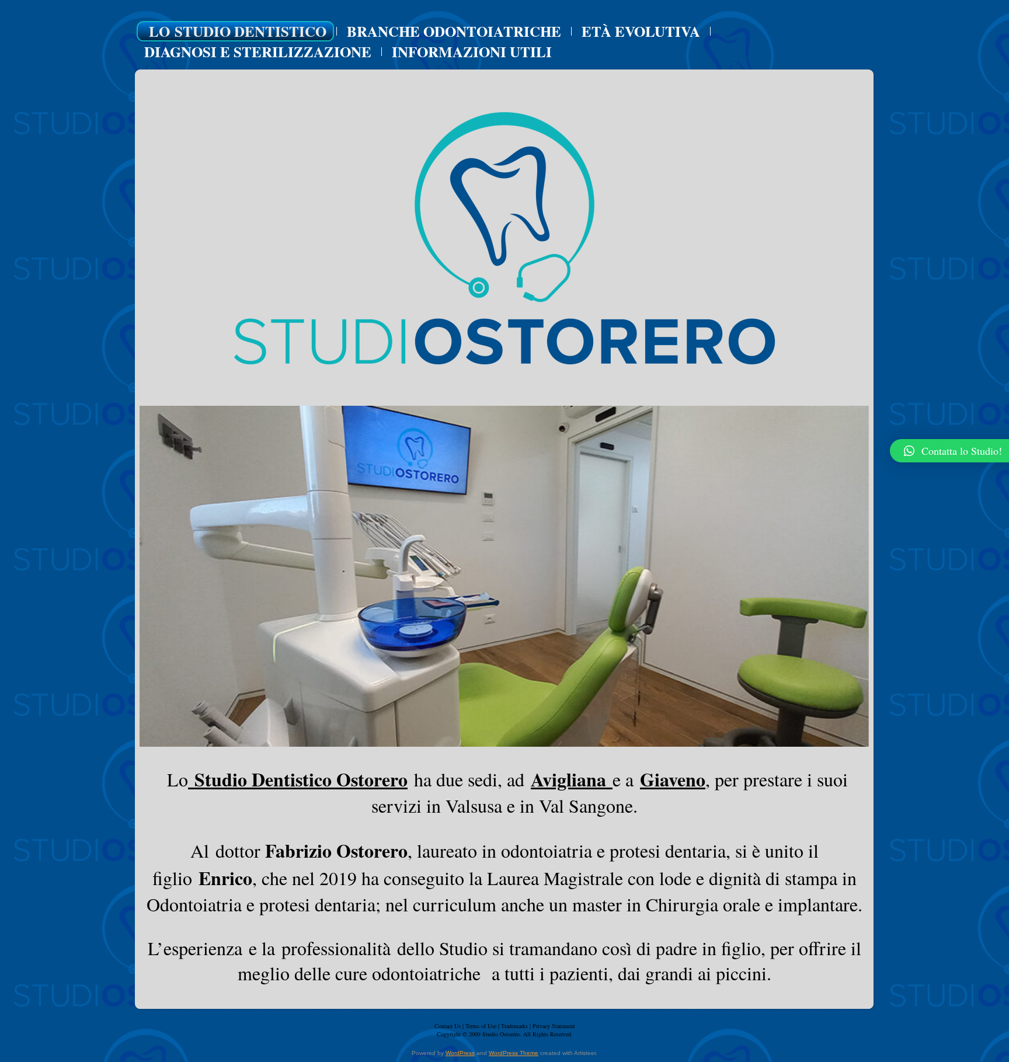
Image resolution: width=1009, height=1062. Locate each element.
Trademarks (514, 1026)
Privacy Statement (554, 1026)
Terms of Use (480, 1026)
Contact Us (447, 1026)
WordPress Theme (513, 1053)
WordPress (460, 1053)
